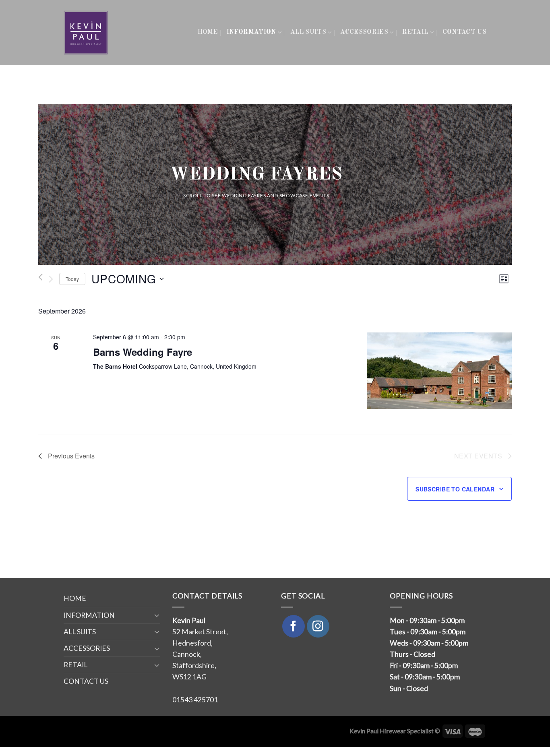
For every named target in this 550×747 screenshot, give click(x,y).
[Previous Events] (40, 277)
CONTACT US (464, 32)
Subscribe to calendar (455, 489)
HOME (208, 32)
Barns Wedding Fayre (142, 352)
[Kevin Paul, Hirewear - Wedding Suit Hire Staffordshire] (86, 32)
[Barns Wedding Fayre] (439, 370)
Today (72, 278)
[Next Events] (51, 279)
